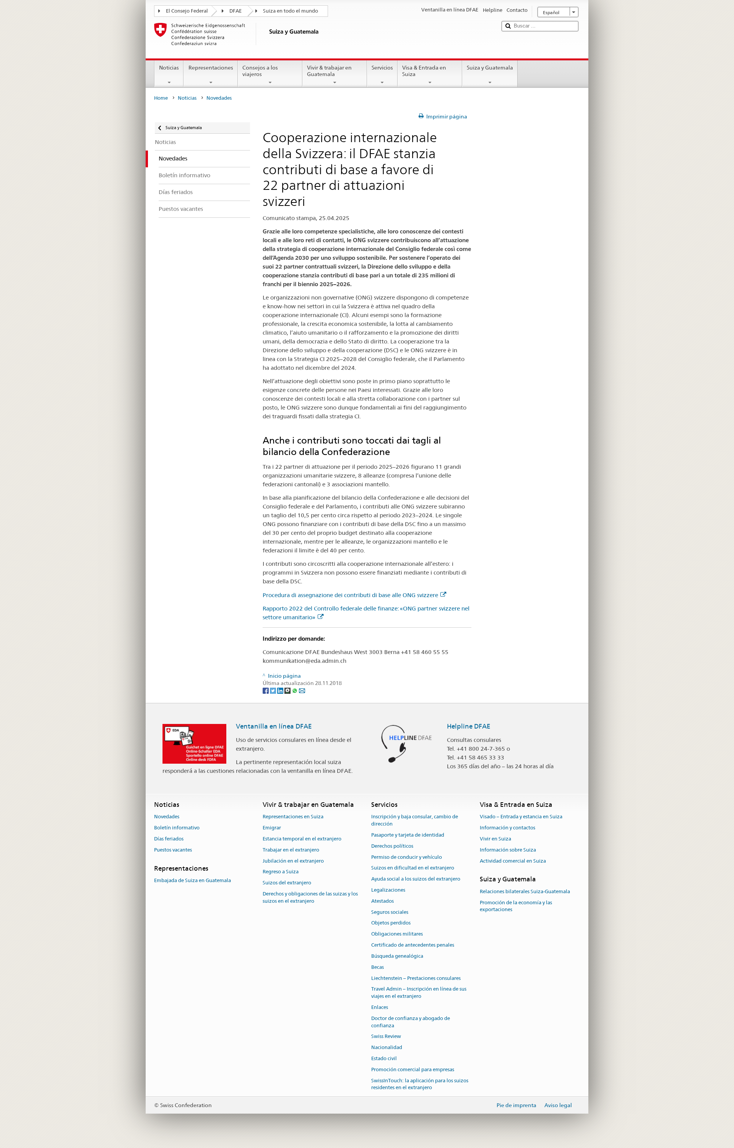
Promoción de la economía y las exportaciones (516, 906)
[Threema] (288, 690)
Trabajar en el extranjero (291, 850)
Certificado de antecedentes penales (412, 945)
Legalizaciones (388, 890)
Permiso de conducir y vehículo (406, 857)
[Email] (302, 690)
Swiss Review (386, 1037)
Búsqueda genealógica (397, 956)
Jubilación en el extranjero (293, 861)
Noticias (169, 68)
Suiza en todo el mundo (290, 11)
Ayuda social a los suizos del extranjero (415, 879)
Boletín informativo (177, 828)
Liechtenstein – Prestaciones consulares (416, 978)
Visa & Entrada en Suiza (424, 71)
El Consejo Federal (187, 11)
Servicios (382, 68)
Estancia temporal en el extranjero (302, 839)
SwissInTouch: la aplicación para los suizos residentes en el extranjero (419, 1084)
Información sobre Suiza (508, 850)
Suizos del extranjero (287, 883)
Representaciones (210, 68)
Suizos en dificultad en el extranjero (412, 868)
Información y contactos (507, 828)
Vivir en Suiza (495, 839)
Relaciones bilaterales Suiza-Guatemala (525, 891)
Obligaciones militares (397, 934)
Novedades (166, 817)
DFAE (235, 11)
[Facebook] (266, 690)
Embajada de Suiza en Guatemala (192, 880)
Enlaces (379, 1007)
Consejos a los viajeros (260, 71)
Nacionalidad (386, 1047)
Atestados (382, 901)
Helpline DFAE (468, 726)
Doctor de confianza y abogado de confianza (410, 1021)
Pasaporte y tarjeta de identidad (407, 835)
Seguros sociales (389, 912)
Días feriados (169, 839)
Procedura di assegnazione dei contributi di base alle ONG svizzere (350, 595)
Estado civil (384, 1058)
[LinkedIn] (280, 690)
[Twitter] (273, 690)
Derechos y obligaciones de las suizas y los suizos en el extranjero (310, 897)
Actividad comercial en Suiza (513, 861)
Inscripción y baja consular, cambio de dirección (414, 820)
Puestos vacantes (173, 850)
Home (161, 98)
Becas (377, 967)
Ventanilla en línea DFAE (274, 726)
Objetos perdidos (391, 923)
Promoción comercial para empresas (412, 1069)
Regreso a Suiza (281, 872)
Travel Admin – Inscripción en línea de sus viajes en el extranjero (418, 992)
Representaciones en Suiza (293, 817)
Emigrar (272, 828)
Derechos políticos (392, 846)
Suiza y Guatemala (490, 68)
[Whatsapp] (295, 690)
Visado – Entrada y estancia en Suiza (521, 817)
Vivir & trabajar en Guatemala (329, 71)
